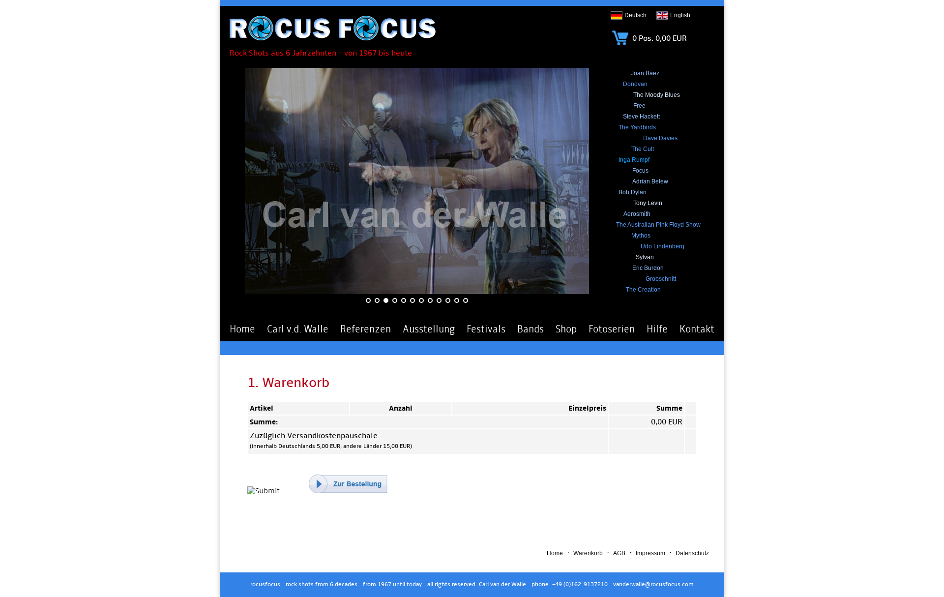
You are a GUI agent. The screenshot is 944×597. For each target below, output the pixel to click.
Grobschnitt (661, 278)
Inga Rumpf (634, 159)
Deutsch (635, 15)
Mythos (640, 235)
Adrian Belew (650, 181)
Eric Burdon (648, 268)
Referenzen (365, 329)
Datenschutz (692, 553)
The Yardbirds (637, 127)
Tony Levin (647, 203)
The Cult (642, 149)
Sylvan (645, 257)
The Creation (643, 289)
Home (242, 329)
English (680, 15)
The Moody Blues (656, 94)
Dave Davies (660, 138)
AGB (619, 553)
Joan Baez (645, 73)
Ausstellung (429, 329)
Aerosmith (636, 213)
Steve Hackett (641, 116)
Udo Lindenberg (662, 246)
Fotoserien (612, 329)
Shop (566, 329)
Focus (640, 170)
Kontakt (696, 329)
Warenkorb (588, 553)
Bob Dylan (633, 192)
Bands (530, 329)
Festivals (486, 329)
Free (639, 105)
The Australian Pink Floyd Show (658, 224)
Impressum (650, 553)
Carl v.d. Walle (297, 329)
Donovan (635, 84)
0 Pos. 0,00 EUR (658, 38)
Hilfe (657, 329)
